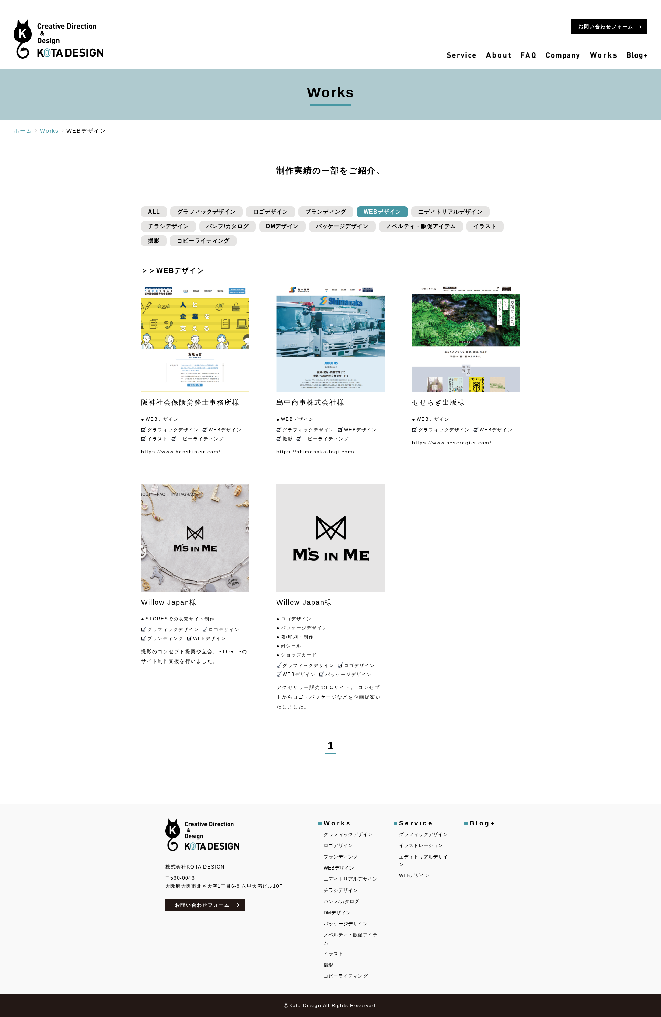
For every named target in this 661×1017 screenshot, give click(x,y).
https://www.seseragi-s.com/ (452, 442)
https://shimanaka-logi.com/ (315, 451)
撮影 (154, 241)
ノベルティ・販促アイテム (421, 226)
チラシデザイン (168, 226)
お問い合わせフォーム (202, 905)
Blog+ (483, 823)
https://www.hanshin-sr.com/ (181, 451)
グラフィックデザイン (206, 212)
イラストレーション (421, 845)
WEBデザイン (382, 212)
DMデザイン (282, 226)
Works (338, 823)
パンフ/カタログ (227, 226)
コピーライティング (203, 241)
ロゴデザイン (270, 212)
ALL (154, 212)
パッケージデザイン (342, 226)
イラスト (485, 226)
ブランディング (325, 212)
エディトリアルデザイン (450, 212)
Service (416, 823)
